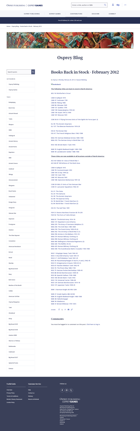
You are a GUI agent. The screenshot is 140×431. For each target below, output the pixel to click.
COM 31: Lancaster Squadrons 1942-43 (64, 187)
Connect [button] (112, 14)
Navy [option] (10, 274)
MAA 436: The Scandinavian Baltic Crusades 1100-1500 (70, 249)
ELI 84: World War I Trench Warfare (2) (64, 203)
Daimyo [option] (11, 368)
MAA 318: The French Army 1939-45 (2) (64, 229)
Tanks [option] (10, 119)
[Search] (105, 5)
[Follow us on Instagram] (67, 390)
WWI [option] (10, 158)
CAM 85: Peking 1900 (58, 103)
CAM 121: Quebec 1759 (59, 108)
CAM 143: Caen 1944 (58, 175)
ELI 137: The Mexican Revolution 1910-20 (65, 126)
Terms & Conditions (12, 396)
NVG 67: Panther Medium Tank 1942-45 (65, 265)
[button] (118, 5)
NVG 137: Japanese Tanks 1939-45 (63, 285)
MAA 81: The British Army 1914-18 (63, 219)
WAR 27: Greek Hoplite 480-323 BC (63, 294)
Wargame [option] (11, 185)
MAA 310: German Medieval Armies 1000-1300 (67, 138)
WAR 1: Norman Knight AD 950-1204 (64, 290)
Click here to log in (93, 324)
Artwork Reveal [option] (13, 113)
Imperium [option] (11, 219)
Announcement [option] (13, 180)
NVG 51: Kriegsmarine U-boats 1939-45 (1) (66, 263)
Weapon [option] (11, 124)
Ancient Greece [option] (13, 163)
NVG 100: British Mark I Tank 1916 (63, 145)
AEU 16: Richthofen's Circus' (61, 93)
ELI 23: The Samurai (58, 194)
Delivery (30, 396)
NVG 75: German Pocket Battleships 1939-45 (67, 270)
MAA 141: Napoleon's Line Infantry (63, 222)
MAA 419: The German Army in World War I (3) (67, 140)
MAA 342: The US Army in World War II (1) (65, 232)
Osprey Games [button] (55, 14)
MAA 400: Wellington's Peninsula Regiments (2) (67, 241)
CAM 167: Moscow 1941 (59, 115)
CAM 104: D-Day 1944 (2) (59, 173)
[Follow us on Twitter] (71, 390)
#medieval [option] (12, 313)
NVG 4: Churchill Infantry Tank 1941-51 (65, 256)
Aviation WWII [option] (13, 335)
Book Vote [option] (12, 108)
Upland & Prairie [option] (13, 363)
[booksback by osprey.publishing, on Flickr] (56, 84)
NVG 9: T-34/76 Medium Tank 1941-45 (64, 258)
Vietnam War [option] (12, 213)
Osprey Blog (15, 26)
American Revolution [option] (15, 246)
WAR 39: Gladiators (58, 301)
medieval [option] (11, 169)
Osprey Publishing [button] (32, 14)
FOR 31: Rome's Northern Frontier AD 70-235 (67, 212)
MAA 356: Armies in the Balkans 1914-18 (65, 234)
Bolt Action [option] (12, 280)
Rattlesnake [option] (12, 346)
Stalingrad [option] (12, 135)
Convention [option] (12, 241)
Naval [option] (10, 257)
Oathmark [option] (12, 352)
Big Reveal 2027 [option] (13, 357)
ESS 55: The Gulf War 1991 (60, 208)
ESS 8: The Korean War (59, 131)
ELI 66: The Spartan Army (60, 199)
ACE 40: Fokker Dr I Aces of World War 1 (65, 161)
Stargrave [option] (12, 208)
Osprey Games (13, 90)
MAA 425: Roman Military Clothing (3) (64, 246)
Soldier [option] (11, 291)
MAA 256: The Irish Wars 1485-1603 (63, 227)
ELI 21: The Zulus (57, 191)
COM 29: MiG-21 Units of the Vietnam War (66, 184)
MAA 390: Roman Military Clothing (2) (64, 239)
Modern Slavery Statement (14, 399)
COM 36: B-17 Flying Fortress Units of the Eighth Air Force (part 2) (74, 119)
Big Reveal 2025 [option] (13, 324)
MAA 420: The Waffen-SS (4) (61, 244)
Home (8, 26)
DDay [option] (10, 318)
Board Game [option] (12, 191)
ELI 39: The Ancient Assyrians (61, 124)
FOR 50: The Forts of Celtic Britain (63, 215)
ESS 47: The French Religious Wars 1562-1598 (67, 133)
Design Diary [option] (12, 202)
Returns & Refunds (33, 399)
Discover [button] (95, 14)
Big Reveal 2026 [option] (13, 330)
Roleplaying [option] (12, 102)
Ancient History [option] (13, 141)
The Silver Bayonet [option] (14, 235)
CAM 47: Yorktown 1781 (59, 100)
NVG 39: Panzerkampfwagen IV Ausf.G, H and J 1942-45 (70, 261)
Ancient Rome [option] (13, 147)
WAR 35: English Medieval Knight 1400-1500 (66, 149)
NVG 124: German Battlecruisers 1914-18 (65, 283)
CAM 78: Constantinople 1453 (61, 170)
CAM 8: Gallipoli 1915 (58, 98)
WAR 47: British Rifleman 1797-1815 (63, 304)
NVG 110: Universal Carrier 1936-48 (63, 280)
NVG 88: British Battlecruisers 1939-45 (64, 273)
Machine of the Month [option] (15, 285)
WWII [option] (10, 130)
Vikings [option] (11, 174)
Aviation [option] (11, 230)
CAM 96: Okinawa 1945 (59, 105)
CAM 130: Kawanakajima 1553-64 (63, 110)
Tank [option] (10, 307)
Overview (9, 390)
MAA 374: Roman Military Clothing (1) (64, 237)
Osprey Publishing (14, 84)
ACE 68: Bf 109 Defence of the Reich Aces (65, 163)
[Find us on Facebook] (62, 390)
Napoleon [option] (11, 152)
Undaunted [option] (12, 196)
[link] (59, 309)
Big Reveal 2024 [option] (13, 269)
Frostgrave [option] (12, 224)
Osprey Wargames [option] (14, 302)
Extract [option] (11, 252)
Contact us (31, 393)
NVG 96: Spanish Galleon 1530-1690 (63, 275)
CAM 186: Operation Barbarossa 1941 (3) (65, 180)
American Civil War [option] (14, 296)
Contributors (76, 14)
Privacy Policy (10, 393)
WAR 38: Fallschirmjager (59, 299)
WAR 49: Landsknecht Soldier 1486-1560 (65, 152)
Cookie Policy (10, 402)
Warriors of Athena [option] (14, 341)
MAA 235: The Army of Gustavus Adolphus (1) (67, 224)
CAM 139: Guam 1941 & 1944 (61, 112)
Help (29, 390)
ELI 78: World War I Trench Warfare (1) (64, 201)
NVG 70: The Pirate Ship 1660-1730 (63, 268)
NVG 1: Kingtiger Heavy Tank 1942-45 (64, 253)
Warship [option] (11, 263)
